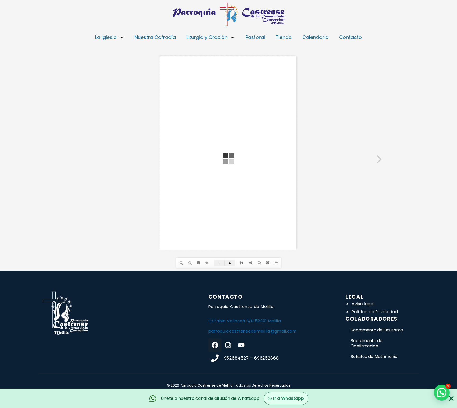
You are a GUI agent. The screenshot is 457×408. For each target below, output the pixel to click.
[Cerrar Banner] (451, 398)
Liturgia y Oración (206, 37)
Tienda (284, 37)
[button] (442, 393)
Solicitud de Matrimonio (374, 356)
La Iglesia (106, 37)
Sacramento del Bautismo (377, 330)
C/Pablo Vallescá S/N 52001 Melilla (244, 321)
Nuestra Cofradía (155, 37)
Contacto (350, 37)
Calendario (315, 37)
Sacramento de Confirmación (366, 343)
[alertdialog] (228, 398)
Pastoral (255, 37)
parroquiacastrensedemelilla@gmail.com (252, 331)
